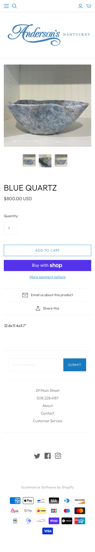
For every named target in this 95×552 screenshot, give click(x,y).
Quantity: (11, 216)
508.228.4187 (48, 398)
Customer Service (47, 420)
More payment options (48, 277)
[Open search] (14, 6)
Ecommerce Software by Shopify (47, 487)
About (47, 405)
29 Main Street (48, 390)
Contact (47, 413)
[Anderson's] (6, 6)
